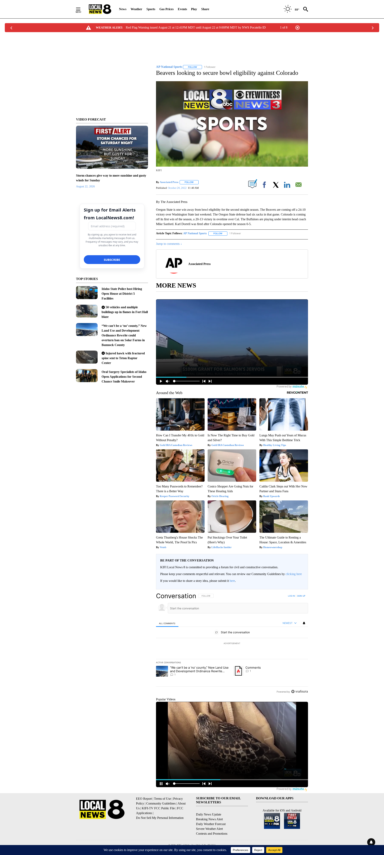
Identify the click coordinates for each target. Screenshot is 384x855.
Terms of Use (162, 798)
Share (205, 9)
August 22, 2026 (85, 186)
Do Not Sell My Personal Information (160, 817)
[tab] (167, 623)
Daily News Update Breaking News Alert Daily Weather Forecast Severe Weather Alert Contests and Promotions (211, 824)
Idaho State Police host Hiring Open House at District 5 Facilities (122, 293)
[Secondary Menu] (81, 9)
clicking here (294, 574)
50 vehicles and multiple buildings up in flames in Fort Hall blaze (125, 311)
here (232, 580)
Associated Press (169, 182)
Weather (136, 9)
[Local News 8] (100, 9)
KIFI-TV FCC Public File (158, 808)
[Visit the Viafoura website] (299, 691)
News (122, 9)
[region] (232, 644)
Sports (150, 9)
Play (194, 9)
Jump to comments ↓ (169, 243)
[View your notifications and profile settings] (304, 623)
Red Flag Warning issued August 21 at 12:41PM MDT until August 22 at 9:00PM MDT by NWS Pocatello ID (196, 27)
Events (182, 9)
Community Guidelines (161, 803)
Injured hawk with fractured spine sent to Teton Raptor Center (123, 358)
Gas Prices (166, 9)
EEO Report (144, 798)
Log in (291, 596)
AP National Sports (195, 233)
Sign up (301, 596)
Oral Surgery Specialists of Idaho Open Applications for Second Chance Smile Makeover (124, 376)
